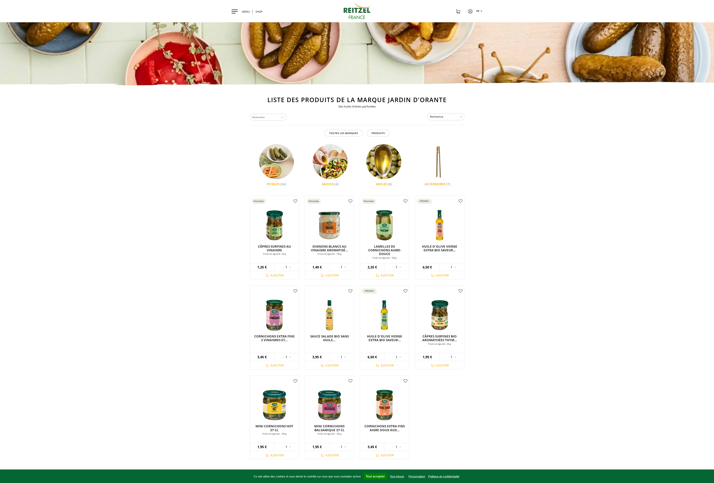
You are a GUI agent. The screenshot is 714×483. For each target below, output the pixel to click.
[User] (470, 12)
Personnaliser (417, 476)
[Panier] (458, 12)
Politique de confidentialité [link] (443, 476)
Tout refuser (397, 476)
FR (478, 11)
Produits (378, 133)
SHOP (258, 11)
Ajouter (277, 275)
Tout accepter (375, 476)
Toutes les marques (343, 133)
